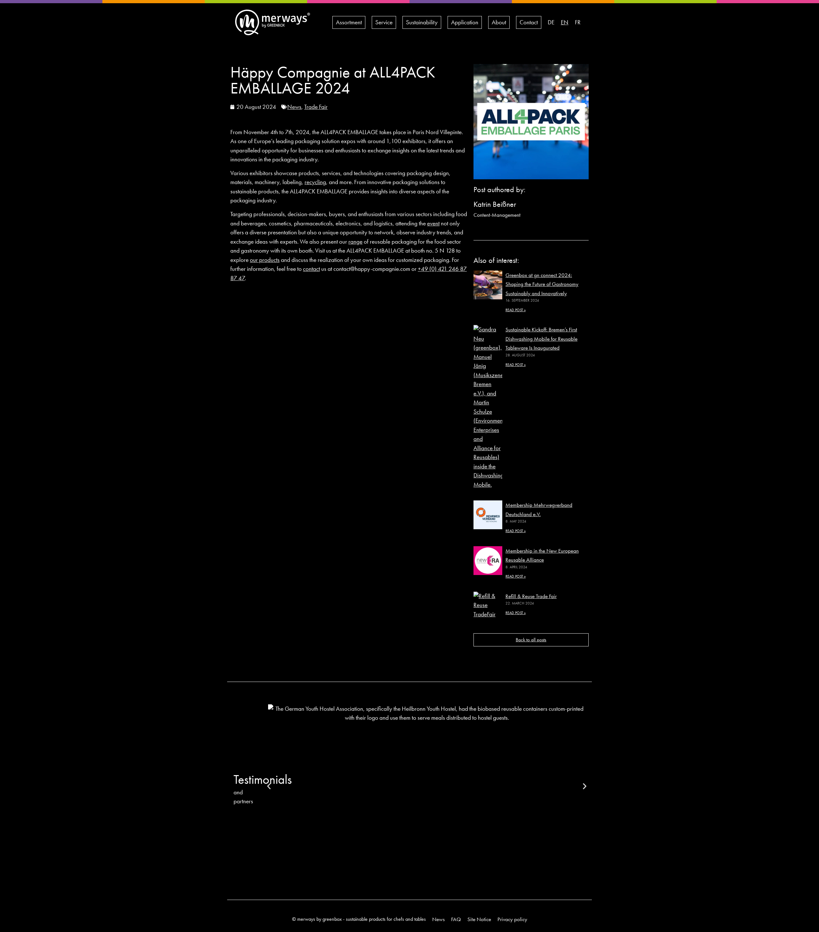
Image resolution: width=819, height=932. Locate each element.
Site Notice (479, 919)
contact (311, 269)
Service (384, 22)
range (355, 242)
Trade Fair (316, 107)
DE (551, 22)
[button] (269, 786)
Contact (529, 22)
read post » (515, 309)
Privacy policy (512, 919)
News (294, 107)
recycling (315, 182)
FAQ (456, 919)
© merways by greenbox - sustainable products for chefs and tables (359, 919)
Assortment (349, 22)
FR (578, 22)
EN (565, 22)
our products (265, 260)
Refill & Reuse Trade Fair (531, 596)
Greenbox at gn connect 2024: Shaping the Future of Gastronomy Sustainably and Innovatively (541, 284)
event (433, 223)
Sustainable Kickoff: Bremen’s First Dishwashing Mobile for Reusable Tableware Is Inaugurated (541, 338)
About (499, 22)
